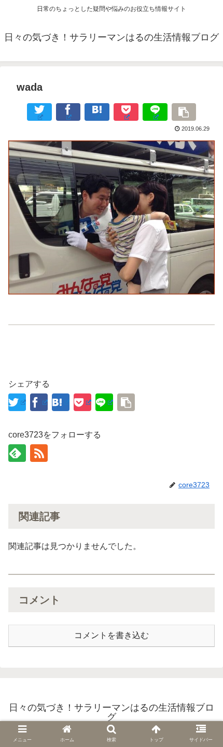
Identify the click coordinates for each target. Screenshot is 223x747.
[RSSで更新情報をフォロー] (39, 453)
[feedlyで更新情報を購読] (17, 453)
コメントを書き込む (111, 635)
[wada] (97, 112)
